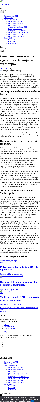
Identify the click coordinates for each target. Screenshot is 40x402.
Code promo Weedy (14, 25)
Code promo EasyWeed (16, 21)
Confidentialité (9, 326)
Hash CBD (11, 42)
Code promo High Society (16, 36)
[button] (1, 395)
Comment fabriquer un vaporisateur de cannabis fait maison (19, 283)
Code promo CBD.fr (15, 29)
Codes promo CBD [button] (10, 20)
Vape (25, 69)
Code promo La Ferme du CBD (18, 31)
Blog (5, 332)
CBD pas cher (8, 18)
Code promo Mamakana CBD (18, 32)
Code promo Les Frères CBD (17, 27)
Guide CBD (8, 384)
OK (2, 12)
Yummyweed (4, 4)
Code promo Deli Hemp (16, 34)
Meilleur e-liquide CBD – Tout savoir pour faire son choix (19, 298)
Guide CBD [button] (8, 38)
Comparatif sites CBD (11, 16)
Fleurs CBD (12, 40)
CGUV (6, 325)
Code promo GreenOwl (16, 23)
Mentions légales (9, 328)
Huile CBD (12, 43)
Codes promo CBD (10, 366)
